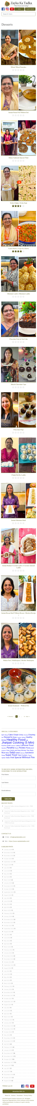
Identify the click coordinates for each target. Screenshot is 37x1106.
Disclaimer (20, 1095)
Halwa (23, 737)
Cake (10, 735)
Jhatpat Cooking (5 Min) (18, 742)
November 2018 (8, 1041)
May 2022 (7, 977)
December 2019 (8, 1038)
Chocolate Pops (18, 430)
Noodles (4, 748)
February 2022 (8, 986)
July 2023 (7, 934)
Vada (8, 758)
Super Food (11, 755)
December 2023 (8, 919)
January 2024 (8, 916)
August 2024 (7, 895)
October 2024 (8, 889)
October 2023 (8, 925)
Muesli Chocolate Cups (18, 384)
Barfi (3, 735)
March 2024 (7, 910)
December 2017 (8, 1053)
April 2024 (7, 907)
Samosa (22, 753)
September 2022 (9, 965)
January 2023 (8, 953)
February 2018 (8, 1047)
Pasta (16, 748)
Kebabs (13, 745)
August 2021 (7, 1004)
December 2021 (8, 992)
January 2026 (8, 849)
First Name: (5, 774)
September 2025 (9, 861)
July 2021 (7, 1007)
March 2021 (7, 1017)
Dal (2, 737)
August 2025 (7, 864)
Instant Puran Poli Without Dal (18, 112)
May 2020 (7, 1035)
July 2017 (7, 1068)
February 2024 (8, 913)
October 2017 (8, 1059)
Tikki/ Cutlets (22, 755)
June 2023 (7, 937)
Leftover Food (27, 745)
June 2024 (7, 901)
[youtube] (12, 9)
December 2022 (8, 956)
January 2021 (8, 1023)
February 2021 (8, 1020)
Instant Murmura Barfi (18, 520)
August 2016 (7, 1080)
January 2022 (8, 989)
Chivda (26, 735)
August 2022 (7, 968)
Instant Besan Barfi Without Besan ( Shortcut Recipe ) (18, 614)
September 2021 (8, 1001)
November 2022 (8, 959)
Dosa (15, 737)
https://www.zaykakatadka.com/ (19, 841)
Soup (3, 755)
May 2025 (7, 874)
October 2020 (8, 1032)
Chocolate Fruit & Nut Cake (18, 339)
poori (32, 748)
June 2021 (7, 1010)
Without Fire (28, 757)
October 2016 (8, 1077)
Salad (17, 753)
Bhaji (6, 735)
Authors (13, 1095)
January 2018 (8, 1050)
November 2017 (8, 1056)
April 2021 (7, 1013)
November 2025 (8, 855)
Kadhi (9, 745)
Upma (3, 757)
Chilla (21, 735)
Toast (30, 755)
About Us (7, 1095)
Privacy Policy (28, 1095)
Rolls (7, 753)
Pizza (28, 748)
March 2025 (7, 880)
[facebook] (3, 9)
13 (24, 716)
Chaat (15, 735)
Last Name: (5, 782)
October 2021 (8, 998)
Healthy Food (16, 739)
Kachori (4, 745)
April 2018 (7, 1044)
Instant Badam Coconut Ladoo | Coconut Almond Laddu (18, 566)
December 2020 (8, 1026)
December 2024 (8, 886)
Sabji (12, 752)
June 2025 (7, 871)
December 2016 (8, 1074)
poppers (4, 750)
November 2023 (8, 922)
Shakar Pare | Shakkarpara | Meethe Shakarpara (18, 660)
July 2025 (7, 868)
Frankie (19, 737)
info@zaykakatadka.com (17, 837)
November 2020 (8, 1029)
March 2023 (7, 947)
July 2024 (7, 898)
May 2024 (7, 904)
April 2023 (7, 944)
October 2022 (8, 962)
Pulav (8, 750)
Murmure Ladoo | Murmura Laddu (18, 294)
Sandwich (29, 752)
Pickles (22, 748)
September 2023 (9, 928)
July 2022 (7, 971)
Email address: (6, 790)
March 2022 (7, 983)
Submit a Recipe (30, 9)
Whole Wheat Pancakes (18, 67)
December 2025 (8, 852)
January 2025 (8, 883)
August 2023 (7, 931)
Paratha (10, 747)
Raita (31, 750)
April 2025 (7, 877)
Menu (19, 9)
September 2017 (8, 1062)
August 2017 (7, 1065)
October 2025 (8, 858)
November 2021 (8, 995)
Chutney (31, 735)
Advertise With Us (18, 1091)
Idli (27, 740)
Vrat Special (15, 757)
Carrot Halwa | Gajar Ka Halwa (18, 248)
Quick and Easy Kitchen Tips (19, 750)
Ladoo (18, 745)
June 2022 (7, 974)
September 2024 (9, 892)
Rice (3, 753)
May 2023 (7, 940)
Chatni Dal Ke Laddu (19, 475)
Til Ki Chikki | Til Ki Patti (18, 203)
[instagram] (7, 9)
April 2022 (7, 980)
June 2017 (7, 1071)
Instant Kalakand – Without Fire (18, 706)
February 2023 (8, 950)
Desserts (8, 737)
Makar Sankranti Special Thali (18, 158)
